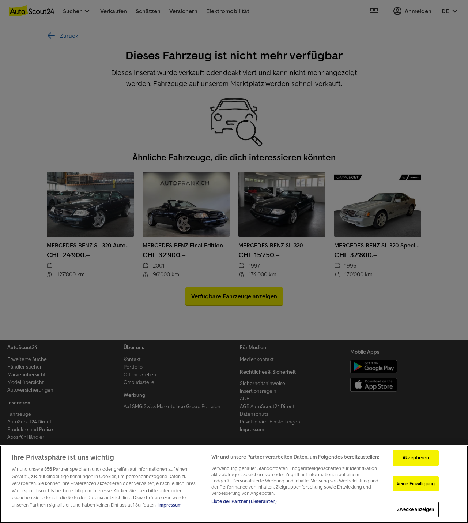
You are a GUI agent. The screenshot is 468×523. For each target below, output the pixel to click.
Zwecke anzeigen (415, 509)
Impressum (170, 505)
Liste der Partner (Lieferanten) (244, 501)
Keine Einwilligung (416, 484)
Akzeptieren (416, 458)
